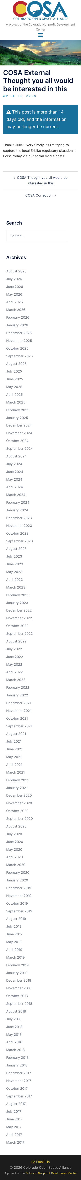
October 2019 (17, 903)
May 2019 (14, 942)
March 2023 (15, 587)
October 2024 (17, 441)
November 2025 (19, 340)
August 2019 (16, 919)
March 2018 (15, 1050)
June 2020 (14, 842)
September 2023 (19, 541)
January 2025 (17, 418)
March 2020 (15, 865)
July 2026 (14, 279)
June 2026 (14, 287)
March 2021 (15, 772)
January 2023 (17, 603)
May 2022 (14, 664)
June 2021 (14, 749)
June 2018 (14, 1027)
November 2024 (19, 433)
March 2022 (15, 680)
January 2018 (16, 1065)
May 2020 (14, 849)
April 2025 (14, 394)
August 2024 (16, 456)
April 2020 (14, 857)
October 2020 (17, 811)
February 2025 (17, 410)
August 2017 (16, 1104)
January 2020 (17, 880)
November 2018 (18, 988)
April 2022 (14, 672)
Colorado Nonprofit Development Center (51, 1173)
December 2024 (19, 425)
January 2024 (17, 510)
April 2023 (14, 579)
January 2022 (17, 695)
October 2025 (17, 348)
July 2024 (14, 464)
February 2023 (17, 595)
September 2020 (19, 818)
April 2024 (14, 487)
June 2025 (14, 379)
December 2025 (19, 333)
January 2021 (16, 788)
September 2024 (19, 448)
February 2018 (17, 1057)
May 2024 (14, 479)
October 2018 (17, 996)
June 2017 (14, 1119)
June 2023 (14, 564)
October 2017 (17, 1088)
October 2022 (17, 626)
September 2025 (19, 356)
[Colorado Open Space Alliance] (40, 12)
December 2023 (19, 518)
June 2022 (14, 657)
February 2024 (17, 502)
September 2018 (19, 1003)
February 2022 (17, 687)
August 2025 (16, 363)
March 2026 (15, 310)
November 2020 (19, 803)
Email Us (42, 1162)
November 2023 (19, 526)
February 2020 (17, 872)
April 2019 (14, 950)
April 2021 (14, 764)
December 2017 (18, 1073)
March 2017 (15, 1142)
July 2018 (13, 1019)
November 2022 (19, 618)
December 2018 (18, 980)
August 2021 (16, 734)
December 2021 (18, 703)
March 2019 (15, 957)
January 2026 (17, 325)
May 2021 (14, 757)
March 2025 (15, 402)
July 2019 (13, 926)
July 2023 (14, 556)
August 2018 (16, 1011)
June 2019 (14, 934)
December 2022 (19, 610)
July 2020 (14, 834)
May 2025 (14, 387)
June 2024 (14, 472)
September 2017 (19, 1096)
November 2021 (18, 711)
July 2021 (13, 741)
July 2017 (13, 1111)
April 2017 (14, 1135)
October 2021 (17, 718)
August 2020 (16, 826)
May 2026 (14, 294)
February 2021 (17, 780)
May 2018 (14, 1034)
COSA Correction (39, 195)
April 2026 (14, 302)
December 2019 (18, 888)
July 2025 (14, 371)
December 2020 (19, 795)
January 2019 (16, 973)
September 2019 (19, 911)
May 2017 (13, 1127)
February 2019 (17, 965)
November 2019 (18, 896)
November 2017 (18, 1081)
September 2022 (19, 633)
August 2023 (16, 549)
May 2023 (14, 572)
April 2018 (14, 1042)
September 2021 (19, 726)
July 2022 (14, 649)
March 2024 (15, 495)
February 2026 (17, 317)
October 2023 (17, 533)
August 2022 (16, 641)
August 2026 (16, 271)
